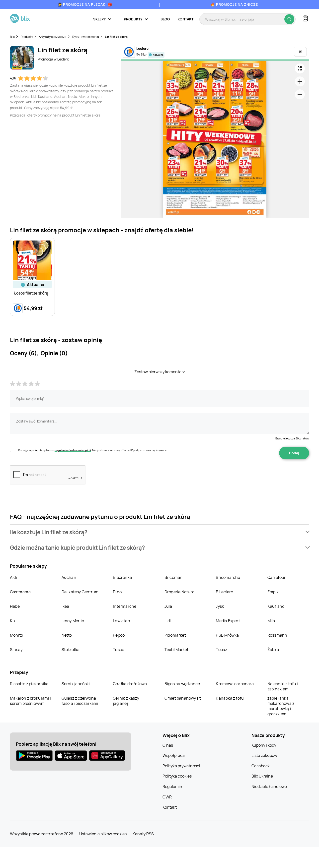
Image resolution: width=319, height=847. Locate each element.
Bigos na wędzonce (182, 683)
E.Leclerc (224, 592)
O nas (167, 745)
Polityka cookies (177, 776)
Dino (117, 592)
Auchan (69, 577)
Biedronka (122, 577)
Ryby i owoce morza (85, 37)
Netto (67, 635)
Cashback (260, 766)
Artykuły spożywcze (52, 37)
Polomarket (175, 635)
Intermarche (124, 606)
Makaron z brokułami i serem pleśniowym (30, 700)
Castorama (20, 592)
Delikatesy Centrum (80, 592)
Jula (168, 606)
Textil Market (176, 649)
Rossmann (277, 635)
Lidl (167, 620)
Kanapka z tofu (230, 698)
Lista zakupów (264, 755)
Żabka (273, 649)
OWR (167, 797)
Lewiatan (121, 620)
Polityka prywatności (181, 766)
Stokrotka (71, 649)
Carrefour (276, 577)
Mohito (16, 635)
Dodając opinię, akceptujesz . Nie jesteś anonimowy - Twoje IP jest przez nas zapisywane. (92, 450)
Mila (271, 620)
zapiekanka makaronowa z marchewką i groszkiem (280, 706)
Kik (13, 620)
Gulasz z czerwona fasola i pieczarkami (80, 700)
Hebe (15, 606)
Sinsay (16, 649)
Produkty (27, 37)
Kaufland (276, 606)
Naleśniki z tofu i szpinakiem (282, 686)
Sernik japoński (76, 683)
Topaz (221, 649)
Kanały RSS (143, 834)
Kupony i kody (263, 745)
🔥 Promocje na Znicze (234, 4)
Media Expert (228, 620)
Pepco (119, 635)
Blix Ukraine (262, 776)
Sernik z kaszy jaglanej (126, 700)
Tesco (118, 649)
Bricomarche (228, 577)
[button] (159, 532)
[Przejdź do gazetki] (300, 68)
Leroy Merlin (73, 620)
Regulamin (172, 786)
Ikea (65, 606)
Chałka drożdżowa (130, 683)
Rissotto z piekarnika (29, 683)
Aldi (13, 577)
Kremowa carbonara (234, 683)
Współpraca (173, 755)
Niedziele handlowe (269, 786)
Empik (273, 592)
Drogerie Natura (179, 592)
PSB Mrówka (227, 635)
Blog (165, 19)
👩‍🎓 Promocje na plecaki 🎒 (85, 4)
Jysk (220, 606)
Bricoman (173, 577)
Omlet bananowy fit (182, 698)
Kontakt (185, 19)
